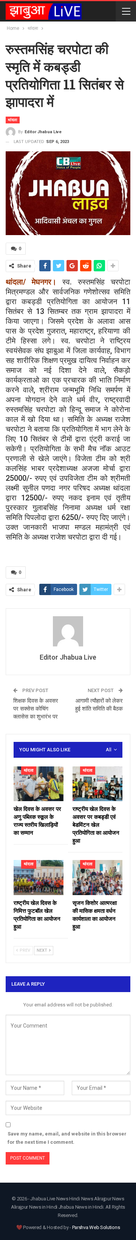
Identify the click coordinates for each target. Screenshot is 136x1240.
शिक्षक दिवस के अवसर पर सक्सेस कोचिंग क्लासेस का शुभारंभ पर (36, 708)
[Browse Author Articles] (68, 631)
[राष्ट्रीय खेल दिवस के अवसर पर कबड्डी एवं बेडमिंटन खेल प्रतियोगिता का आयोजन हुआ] (97, 783)
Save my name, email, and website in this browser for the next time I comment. (67, 1138)
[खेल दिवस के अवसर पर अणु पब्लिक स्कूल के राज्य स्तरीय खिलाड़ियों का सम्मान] (38, 783)
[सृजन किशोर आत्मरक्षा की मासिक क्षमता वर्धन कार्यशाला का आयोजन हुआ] (97, 877)
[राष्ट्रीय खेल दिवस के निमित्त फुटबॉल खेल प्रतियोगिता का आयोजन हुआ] (38, 877)
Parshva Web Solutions (96, 1227)
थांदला (12, 120)
